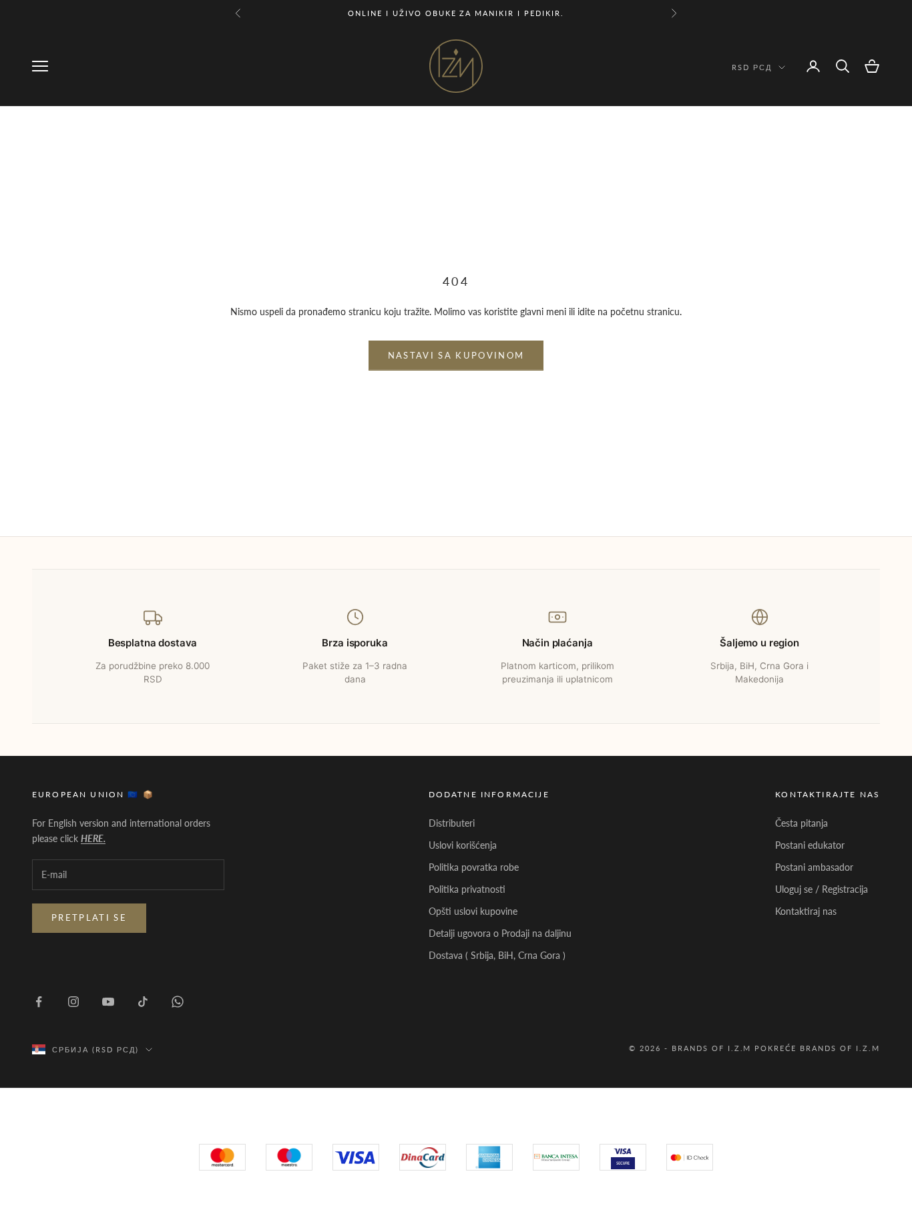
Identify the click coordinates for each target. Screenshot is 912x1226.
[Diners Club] (556, 1157)
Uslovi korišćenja (463, 845)
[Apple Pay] (689, 1157)
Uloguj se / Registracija (821, 889)
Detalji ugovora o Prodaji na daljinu (500, 933)
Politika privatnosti (467, 889)
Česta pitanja (801, 823)
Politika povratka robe (474, 867)
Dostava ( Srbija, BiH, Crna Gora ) (497, 955)
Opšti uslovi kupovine (473, 911)
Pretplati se (89, 917)
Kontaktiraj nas (806, 911)
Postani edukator (810, 845)
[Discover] (623, 1157)
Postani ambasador (814, 867)
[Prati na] (38, 1001)
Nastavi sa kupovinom (456, 355)
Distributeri (452, 823)
